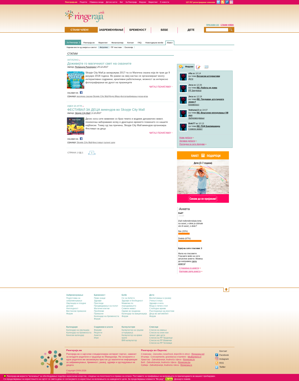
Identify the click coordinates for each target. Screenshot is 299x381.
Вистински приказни (76, 311)
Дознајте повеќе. (182, 379)
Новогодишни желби (154, 43)
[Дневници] (198, 67)
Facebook (224, 355)
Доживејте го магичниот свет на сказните (99, 63)
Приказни (98, 313)
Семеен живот (195, 129)
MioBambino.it (194, 357)
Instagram (224, 359)
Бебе (164, 29)
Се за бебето (128, 298)
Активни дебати (187, 141)
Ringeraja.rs (186, 365)
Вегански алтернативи (208, 76)
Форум (69, 313)
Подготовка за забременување (74, 299)
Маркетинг (153, 2)
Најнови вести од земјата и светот (82, 47)
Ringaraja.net (198, 354)
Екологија (129, 47)
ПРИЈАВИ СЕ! (212, 25)
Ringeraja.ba (184, 362)
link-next (95, 154)
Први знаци (99, 298)
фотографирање (129, 96)
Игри (96, 338)
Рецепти (83, 2)
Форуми (142, 2)
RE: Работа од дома (207, 88)
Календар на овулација (77, 330)
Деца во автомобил (158, 313)
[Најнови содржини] (206, 67)
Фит (121, 2)
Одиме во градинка (131, 311)
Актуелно (104, 47)
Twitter (222, 367)
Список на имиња (158, 330)
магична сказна (85, 96)
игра (145, 96)
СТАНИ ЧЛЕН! (227, 25)
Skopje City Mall (101, 96)
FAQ (140, 43)
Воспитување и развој (160, 298)
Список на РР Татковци (160, 343)
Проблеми (99, 311)
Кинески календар (75, 335)
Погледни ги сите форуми (192, 144)
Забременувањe (111, 29)
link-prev (88, 154)
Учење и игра (155, 300)
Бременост (193, 104)
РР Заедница (194, 90)
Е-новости (164, 2)
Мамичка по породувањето (129, 304)
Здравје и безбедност (132, 300)
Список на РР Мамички (160, 340)
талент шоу (109, 142)
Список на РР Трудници (161, 338)
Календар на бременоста (106, 316)
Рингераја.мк (89, 43)
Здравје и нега (156, 303)
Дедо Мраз (114, 96)
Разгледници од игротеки (161, 311)
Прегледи (98, 303)
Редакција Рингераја (85, 67)
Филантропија (117, 43)
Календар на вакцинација (134, 313)
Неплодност (72, 308)
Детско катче (111, 2)
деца (140, 96)
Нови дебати (185, 137)
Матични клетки (102, 308)
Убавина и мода (96, 2)
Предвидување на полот (106, 306)
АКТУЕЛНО (72, 60)
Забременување (196, 118)
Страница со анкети (189, 268)
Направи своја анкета (190, 271)
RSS (221, 363)
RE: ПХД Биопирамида (208, 126)
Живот (170, 43)
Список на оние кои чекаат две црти (159, 333)
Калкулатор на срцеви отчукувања (132, 331)
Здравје (98, 300)
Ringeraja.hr (189, 359)
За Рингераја (131, 2)
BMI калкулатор (129, 340)
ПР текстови (116, 47)
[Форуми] (181, 67)
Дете (190, 79)
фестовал (98, 142)
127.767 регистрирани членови (200, 2)
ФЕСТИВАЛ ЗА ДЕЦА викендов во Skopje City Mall (106, 109)
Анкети (97, 335)
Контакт (130, 43)
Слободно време (157, 308)
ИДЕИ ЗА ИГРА (74, 106)
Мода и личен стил (158, 306)
